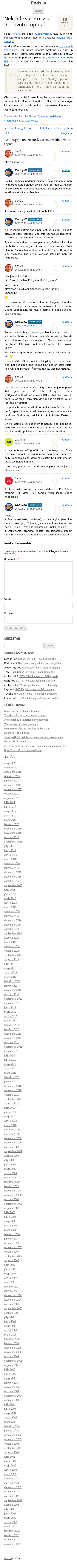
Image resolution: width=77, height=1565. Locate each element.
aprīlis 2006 (10, 1330)
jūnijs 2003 (10, 1461)
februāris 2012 (12, 1025)
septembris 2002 (13, 1500)
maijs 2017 (10, 811)
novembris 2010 (12, 1090)
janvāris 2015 (11, 916)
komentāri (65, 22)
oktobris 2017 (11, 793)
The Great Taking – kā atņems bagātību (39, 663)
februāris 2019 (12, 776)
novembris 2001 (12, 1544)
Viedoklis (43, 116)
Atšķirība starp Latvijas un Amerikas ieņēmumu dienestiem (36, 746)
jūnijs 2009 (10, 1164)
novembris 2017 (12, 789)
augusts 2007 (11, 1260)
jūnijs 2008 (10, 1217)
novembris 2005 (12, 1352)
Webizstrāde (11, 120)
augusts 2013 (11, 959)
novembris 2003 (12, 1439)
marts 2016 (10, 859)
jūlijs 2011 (9, 1055)
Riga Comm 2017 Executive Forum (23, 750)
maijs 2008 (10, 1221)
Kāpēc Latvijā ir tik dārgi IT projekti (37, 659)
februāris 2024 (12, 767)
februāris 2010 (12, 1129)
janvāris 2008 (11, 1238)
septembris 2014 (13, 933)
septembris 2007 (13, 1256)
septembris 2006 (13, 1308)
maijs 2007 (10, 1273)
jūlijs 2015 (9, 889)
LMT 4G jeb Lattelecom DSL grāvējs (38, 676)
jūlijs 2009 (9, 1160)
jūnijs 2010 (10, 1112)
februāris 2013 (12, 981)
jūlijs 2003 (9, 1457)
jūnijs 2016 (10, 850)
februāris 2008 (12, 1234)
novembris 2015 (12, 876)
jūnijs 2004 (10, 1409)
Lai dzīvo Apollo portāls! (17, 733)
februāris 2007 (12, 1286)
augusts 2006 (11, 1313)
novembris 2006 (12, 1299)
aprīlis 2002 (10, 1522)
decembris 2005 (12, 1348)
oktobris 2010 (11, 1095)
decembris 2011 (12, 1034)
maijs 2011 (10, 1064)
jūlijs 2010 (9, 1108)
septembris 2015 (13, 885)
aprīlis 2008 (10, 1225)
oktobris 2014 (11, 929)
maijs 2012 (10, 1012)
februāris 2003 (12, 1478)
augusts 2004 (11, 1400)
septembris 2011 (13, 1047)
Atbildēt (66, 151)
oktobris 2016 (11, 837)
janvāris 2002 (11, 1535)
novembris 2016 (12, 833)
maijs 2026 (10, 763)
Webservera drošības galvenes (21, 724)
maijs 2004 (10, 1413)
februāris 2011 (11, 1077)
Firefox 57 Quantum (15, 741)
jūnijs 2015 (10, 894)
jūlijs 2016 (9, 846)
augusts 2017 (11, 798)
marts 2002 (10, 1526)
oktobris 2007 (11, 1251)
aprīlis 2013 (10, 972)
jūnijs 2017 (10, 807)
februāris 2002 (12, 1531)
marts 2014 (10, 942)
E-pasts (8, 613)
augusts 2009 (11, 1156)
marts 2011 (10, 1073)
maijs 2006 (10, 1326)
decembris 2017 (12, 785)
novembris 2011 (12, 1038)
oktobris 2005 (11, 1356)
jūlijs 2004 (9, 1404)
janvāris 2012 (11, 1029)
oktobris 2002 (11, 1496)
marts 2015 (10, 907)
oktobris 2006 (11, 1304)
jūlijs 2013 (9, 964)
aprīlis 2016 (10, 855)
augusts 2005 (11, 1365)
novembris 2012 (12, 990)
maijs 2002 (10, 1518)
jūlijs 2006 (9, 1317)
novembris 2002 (12, 1491)
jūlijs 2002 (9, 1509)
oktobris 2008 (11, 1199)
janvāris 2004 (11, 1430)
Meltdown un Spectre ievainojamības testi (27, 728)
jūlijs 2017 (9, 802)
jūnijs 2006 (10, 1321)
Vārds (7, 599)
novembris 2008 (12, 1195)
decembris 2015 (12, 872)
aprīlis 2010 (10, 1121)
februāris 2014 (12, 946)
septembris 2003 (13, 1448)
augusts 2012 (11, 1003)
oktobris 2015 (11, 881)
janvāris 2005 (11, 1382)
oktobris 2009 (11, 1147)
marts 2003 (10, 1474)
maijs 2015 (10, 898)
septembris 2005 (13, 1361)
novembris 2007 (12, 1247)
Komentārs (11, 559)
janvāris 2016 (11, 868)
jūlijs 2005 (9, 1369)
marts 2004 (10, 1422)
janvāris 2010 (11, 1134)
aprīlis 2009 (10, 1173)
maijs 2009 (10, 1169)
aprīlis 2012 (10, 1016)
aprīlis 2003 (10, 1470)
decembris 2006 (12, 1295)
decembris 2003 (12, 1435)
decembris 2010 (12, 1086)
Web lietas (55, 116)
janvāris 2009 (11, 1186)
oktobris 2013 (11, 951)
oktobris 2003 (11, 1444)
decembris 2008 (12, 1190)
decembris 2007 (12, 1243)
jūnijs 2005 (10, 1374)
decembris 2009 (12, 1138)
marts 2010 (10, 1125)
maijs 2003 (10, 1465)
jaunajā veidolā (43, 33)
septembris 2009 (13, 1151)
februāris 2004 (12, 1426)
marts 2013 (10, 977)
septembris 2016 (13, 841)
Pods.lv (38, 3)
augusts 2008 (11, 1208)
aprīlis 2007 (10, 1278)
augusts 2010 (11, 1103)
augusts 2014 (11, 938)
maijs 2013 (10, 968)
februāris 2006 (12, 1339)
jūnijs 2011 (10, 1060)
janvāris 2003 (11, 1483)
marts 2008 (10, 1230)
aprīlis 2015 (10, 903)
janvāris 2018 (11, 780)
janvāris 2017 (11, 824)
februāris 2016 (12, 863)
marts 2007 (10, 1282)
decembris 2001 (12, 1539)
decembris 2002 (12, 1487)
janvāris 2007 (11, 1291)
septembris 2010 (13, 1099)
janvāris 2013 (11, 986)
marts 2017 (10, 820)
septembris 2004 (13, 1396)
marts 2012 (10, 1020)
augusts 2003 (11, 1452)
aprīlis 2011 (10, 1068)
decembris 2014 (12, 920)
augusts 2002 (11, 1505)
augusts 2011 (11, 1051)
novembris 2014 (12, 924)
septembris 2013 (13, 955)
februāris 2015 (12, 911)
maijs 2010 (10, 1116)
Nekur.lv (16, 33)
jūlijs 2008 (9, 1212)
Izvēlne (38, 11)
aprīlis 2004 (10, 1417)
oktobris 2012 (11, 994)
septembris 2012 (13, 999)
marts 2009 (10, 1177)
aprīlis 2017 (10, 815)
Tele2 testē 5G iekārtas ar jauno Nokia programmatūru (33, 737)
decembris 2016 (12, 828)
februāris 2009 (12, 1182)
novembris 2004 (12, 1387)
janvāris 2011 (11, 1081)
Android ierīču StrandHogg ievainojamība (26, 720)
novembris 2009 (12, 1142)
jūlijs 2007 (9, 1265)
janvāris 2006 (11, 1343)
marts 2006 (10, 1334)
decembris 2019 (12, 772)
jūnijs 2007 (10, 1269)
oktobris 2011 (11, 1042)
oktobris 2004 (11, 1391)
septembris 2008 (13, 1204)
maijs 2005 (10, 1378)
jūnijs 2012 (10, 1007)
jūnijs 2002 (10, 1513)
